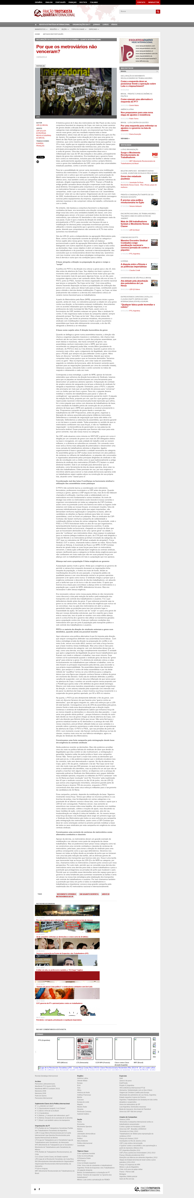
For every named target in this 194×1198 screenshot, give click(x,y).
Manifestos (40, 29)
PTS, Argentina (134, 254)
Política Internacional (84, 1143)
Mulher (79, 1129)
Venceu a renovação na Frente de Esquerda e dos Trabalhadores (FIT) (62, 953)
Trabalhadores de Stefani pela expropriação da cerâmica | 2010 (136, 1135)
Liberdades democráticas (86, 1134)
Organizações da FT (81, 24)
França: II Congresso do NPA (129, 1165)
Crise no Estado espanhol (86, 1163)
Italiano (94, 2)
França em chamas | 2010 (128, 1138)
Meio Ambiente (82, 1141)
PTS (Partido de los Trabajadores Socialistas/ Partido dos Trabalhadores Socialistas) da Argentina (54, 1129)
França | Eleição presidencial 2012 (131, 1155)
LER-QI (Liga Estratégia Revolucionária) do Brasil (43, 134)
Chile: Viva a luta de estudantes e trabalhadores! (94, 1165)
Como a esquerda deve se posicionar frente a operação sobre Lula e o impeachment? (138, 83)
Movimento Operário (66, 894)
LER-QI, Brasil (42, 125)
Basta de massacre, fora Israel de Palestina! (135, 1109)
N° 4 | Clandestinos (42, 1113)
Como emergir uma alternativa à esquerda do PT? (137, 100)
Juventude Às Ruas (136, 182)
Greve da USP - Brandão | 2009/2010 (132, 1129)
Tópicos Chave (77, 29)
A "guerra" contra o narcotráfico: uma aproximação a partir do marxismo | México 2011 (138, 1147)
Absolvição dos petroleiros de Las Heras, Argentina (137, 1095)
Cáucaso (80, 1100)
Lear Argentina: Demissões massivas (132, 1107)
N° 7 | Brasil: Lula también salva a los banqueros (52, 1120)
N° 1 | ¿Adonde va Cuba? (44, 1106)
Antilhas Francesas (84, 1095)
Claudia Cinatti (134, 270)
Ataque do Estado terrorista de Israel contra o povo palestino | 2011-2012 (137, 1161)
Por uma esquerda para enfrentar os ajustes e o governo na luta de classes (64, 920)
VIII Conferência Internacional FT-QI (132, 1088)
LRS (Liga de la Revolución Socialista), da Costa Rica (54, 1159)
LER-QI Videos (134, 289)
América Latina (82, 1078)
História (80, 1131)
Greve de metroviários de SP (129, 1104)
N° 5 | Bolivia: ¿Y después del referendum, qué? (52, 1115)
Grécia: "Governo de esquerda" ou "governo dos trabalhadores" (94, 1176)
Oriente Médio (82, 1081)
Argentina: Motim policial (128, 1176)
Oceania (80, 1109)
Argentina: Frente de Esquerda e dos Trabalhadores (96, 1168)
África (79, 1090)
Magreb (80, 1104)
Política (79, 1138)
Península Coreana (84, 1111)
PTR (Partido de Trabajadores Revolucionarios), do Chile (53, 1153)
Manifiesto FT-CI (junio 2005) (45, 1086)
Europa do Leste (83, 1102)
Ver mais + (125, 138)
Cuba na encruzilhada (85, 1156)
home (36, 24)
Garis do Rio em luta (126, 1179)
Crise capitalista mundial (86, 1153)
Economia (80, 1124)
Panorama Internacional (43, 1098)
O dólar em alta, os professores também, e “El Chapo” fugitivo (59, 970)
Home (37, 34)
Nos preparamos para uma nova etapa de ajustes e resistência (137, 113)
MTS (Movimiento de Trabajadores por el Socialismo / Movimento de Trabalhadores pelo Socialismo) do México (54, 1147)
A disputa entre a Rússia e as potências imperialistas (134, 265)
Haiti (121, 1078)
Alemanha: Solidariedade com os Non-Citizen (135, 1090)
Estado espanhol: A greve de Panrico (132, 1097)
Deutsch (83, 2)
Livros (105, 24)
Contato (141, 2)
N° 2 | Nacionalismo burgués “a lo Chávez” (50, 1108)
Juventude (81, 1146)
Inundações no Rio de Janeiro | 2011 (132, 1141)
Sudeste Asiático (83, 1114)
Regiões (53, 29)
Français (72, 2)
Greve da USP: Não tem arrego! (130, 1111)
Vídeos (114, 24)
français (40, 146)
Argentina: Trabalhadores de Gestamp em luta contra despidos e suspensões (138, 1101)
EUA (79, 1085)
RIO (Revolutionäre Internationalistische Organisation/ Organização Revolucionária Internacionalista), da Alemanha (54, 1164)
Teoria (79, 1122)
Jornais (96, 24)
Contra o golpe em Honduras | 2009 (132, 1127)
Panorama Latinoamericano (45, 1084)
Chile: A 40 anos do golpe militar (131, 1169)
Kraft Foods (123, 1083)
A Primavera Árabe (84, 1158)
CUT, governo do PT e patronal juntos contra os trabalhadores (59, 1003)
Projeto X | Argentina (126, 1085)
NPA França (81, 1161)
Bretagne (122, 1174)
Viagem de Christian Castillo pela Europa (134, 1092)
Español (38, 2)
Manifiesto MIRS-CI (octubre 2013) (47, 1089)
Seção (64, 29)
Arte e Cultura (82, 1136)
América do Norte (83, 1092)
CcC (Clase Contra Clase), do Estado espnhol (51, 1157)
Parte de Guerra (40, 1096)
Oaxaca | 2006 (124, 1119)
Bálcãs (79, 1097)
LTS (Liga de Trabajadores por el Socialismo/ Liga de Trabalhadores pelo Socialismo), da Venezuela (54, 1141)
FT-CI (97, 13)
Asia (78, 1088)
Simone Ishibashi (135, 206)
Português (60, 2)
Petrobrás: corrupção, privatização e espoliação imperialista (59, 1020)
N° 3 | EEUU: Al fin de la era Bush (47, 1111)
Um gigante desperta (89, 894)
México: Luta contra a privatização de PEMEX (93, 1180)
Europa (79, 1083)
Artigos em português (53, 34)
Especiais (93, 29)
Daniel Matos (134, 105)
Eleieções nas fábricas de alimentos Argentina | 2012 (138, 1157)
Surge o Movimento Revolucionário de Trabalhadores (130, 154)
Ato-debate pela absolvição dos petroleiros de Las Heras (134, 283)
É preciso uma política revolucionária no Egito (132, 201)
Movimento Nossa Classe (130, 185)
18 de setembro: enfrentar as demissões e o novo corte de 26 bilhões (62, 937)
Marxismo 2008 (40, 1091)
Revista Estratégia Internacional (54, 24)
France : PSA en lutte (126, 1172)
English (49, 2)
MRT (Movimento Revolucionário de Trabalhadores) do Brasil (55, 1172)
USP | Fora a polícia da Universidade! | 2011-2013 (137, 1153)
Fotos (40, 66)
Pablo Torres (133, 119)
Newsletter (153, 2)
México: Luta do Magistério (129, 1167)
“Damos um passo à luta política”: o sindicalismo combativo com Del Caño (64, 987)
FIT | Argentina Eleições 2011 (129, 1150)
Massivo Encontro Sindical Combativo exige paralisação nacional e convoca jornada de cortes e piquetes (135, 245)
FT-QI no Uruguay (41, 1168)
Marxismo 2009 (40, 1093)
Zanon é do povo (125, 1081)
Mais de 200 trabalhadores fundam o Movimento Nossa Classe (135, 223)
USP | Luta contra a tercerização (131, 1143)
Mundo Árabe (82, 1107)
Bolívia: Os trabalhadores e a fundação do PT (93, 1172)
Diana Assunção (135, 134)
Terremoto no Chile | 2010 (128, 1131)
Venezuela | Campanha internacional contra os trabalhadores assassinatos (136, 1123)
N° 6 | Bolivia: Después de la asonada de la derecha (53, 1118)
